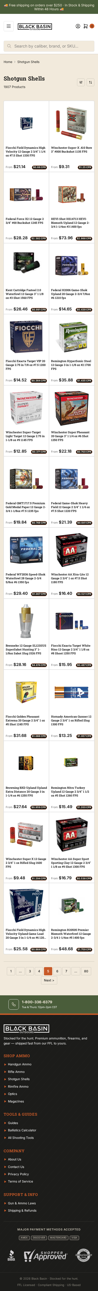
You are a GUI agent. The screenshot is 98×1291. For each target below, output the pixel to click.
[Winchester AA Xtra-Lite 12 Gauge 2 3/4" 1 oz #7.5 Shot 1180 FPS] (71, 550)
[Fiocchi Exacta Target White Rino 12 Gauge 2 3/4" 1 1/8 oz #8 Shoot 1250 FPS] (71, 621)
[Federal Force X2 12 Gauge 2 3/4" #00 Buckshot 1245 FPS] (26, 194)
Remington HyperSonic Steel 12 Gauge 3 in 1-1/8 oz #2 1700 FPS (71, 365)
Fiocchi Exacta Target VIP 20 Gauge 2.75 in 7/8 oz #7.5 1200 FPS (26, 365)
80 (86, 971)
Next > (49, 980)
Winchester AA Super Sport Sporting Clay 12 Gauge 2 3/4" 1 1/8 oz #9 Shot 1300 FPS (71, 862)
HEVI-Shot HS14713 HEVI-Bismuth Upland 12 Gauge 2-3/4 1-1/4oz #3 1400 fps (70, 222)
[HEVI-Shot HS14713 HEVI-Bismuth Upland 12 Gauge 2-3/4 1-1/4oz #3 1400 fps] (71, 194)
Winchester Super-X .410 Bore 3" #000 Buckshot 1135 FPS (71, 149)
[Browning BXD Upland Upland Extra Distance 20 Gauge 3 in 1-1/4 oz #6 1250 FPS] (26, 763)
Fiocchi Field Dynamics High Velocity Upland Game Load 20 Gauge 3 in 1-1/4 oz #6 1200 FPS (26, 935)
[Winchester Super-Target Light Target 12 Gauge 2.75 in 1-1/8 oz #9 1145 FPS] (26, 408)
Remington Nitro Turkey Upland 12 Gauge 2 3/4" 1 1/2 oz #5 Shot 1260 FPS (70, 791)
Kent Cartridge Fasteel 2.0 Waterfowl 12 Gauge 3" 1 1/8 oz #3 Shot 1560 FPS (25, 294)
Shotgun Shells (28, 62)
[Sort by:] (90, 82)
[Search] (9, 46)
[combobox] (54, 46)
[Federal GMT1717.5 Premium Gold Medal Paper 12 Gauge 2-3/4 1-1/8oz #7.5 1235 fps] (26, 478)
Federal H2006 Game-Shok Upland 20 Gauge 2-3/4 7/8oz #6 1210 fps (70, 294)
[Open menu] (9, 26)
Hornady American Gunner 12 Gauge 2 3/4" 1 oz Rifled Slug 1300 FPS (71, 720)
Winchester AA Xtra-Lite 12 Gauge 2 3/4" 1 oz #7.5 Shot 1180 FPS (70, 578)
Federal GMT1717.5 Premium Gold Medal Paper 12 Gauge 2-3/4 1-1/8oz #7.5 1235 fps (26, 507)
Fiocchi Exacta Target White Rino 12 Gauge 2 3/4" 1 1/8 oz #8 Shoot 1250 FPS (70, 649)
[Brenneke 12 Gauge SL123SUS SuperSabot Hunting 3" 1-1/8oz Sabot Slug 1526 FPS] (26, 621)
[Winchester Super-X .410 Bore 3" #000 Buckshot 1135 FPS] (71, 123)
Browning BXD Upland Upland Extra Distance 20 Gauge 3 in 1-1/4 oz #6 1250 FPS (26, 791)
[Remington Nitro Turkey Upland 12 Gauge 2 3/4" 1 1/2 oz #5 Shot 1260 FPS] (71, 763)
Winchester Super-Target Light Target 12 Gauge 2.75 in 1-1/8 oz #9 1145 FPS (25, 436)
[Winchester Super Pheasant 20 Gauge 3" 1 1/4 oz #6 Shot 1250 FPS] (71, 408)
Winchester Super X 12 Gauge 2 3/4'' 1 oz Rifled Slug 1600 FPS (26, 862)
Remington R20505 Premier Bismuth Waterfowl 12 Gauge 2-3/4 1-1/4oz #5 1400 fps (71, 933)
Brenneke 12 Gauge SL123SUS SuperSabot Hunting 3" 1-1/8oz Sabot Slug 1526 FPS (26, 649)
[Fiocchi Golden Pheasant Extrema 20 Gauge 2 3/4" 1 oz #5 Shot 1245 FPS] (26, 692)
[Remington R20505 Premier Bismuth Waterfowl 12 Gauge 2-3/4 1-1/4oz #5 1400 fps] (71, 905)
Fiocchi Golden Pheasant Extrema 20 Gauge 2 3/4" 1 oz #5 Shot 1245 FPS (25, 720)
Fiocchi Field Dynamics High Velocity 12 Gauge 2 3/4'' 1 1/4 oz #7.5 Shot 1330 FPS (25, 151)
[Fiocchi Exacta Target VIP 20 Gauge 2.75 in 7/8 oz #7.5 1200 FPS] (26, 336)
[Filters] (81, 82)
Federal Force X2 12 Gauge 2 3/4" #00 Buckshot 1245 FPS (25, 220)
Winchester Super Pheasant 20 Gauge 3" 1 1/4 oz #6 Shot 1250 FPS (70, 436)
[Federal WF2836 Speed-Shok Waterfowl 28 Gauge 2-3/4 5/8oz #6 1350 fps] (26, 550)
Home (8, 62)
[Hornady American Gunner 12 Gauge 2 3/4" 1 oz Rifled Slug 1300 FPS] (71, 692)
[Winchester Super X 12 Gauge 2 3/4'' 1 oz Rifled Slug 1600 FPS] (26, 834)
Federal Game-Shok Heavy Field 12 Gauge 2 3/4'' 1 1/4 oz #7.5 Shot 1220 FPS (70, 507)
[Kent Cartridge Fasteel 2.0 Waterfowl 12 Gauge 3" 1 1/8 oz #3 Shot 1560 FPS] (26, 262)
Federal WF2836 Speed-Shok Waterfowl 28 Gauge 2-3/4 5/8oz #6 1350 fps (25, 578)
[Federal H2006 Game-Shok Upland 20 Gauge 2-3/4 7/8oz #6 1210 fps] (71, 265)
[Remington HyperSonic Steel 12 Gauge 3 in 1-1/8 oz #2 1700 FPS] (71, 336)
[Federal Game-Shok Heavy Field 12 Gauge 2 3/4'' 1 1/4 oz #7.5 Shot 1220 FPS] (71, 478)
